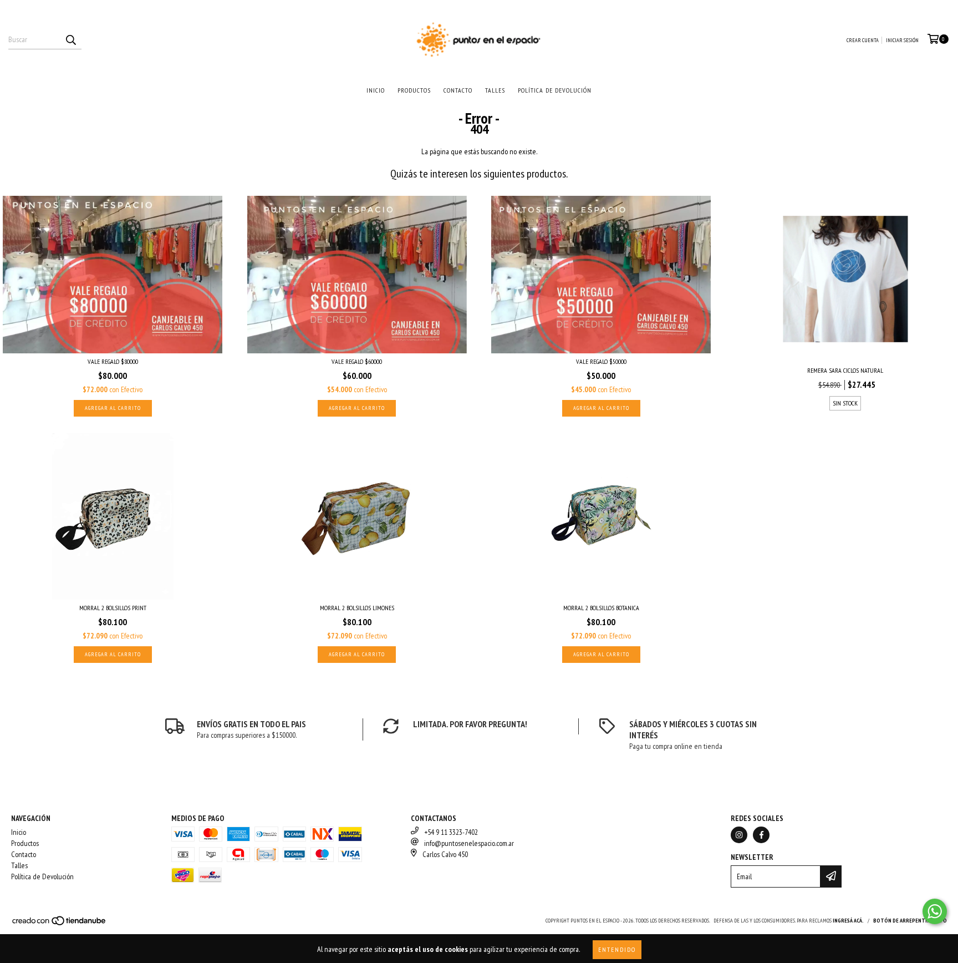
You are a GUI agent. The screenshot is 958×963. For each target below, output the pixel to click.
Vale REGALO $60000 (357, 361)
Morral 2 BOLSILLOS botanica (601, 608)
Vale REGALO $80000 (113, 361)
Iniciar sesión (902, 40)
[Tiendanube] (59, 923)
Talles (495, 90)
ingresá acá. (848, 920)
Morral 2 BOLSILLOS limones (357, 608)
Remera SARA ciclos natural (845, 370)
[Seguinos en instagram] (739, 835)
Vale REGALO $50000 (601, 361)
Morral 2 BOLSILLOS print (112, 608)
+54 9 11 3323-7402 (451, 832)
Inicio (375, 90)
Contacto (458, 90)
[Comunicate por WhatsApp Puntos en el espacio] (935, 911)
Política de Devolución (555, 90)
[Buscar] (70, 39)
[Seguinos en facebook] (761, 835)
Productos (414, 90)
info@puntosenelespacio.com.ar (469, 843)
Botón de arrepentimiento (910, 920)
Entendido (617, 949)
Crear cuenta (863, 40)
